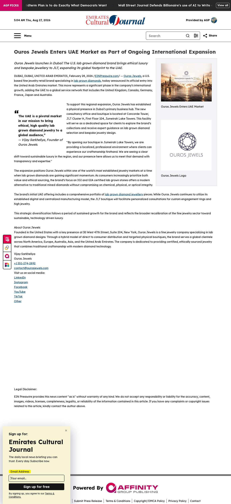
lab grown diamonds (87, 80)
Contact (195, 501)
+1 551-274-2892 (25, 263)
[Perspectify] (7, 248)
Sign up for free (37, 487)
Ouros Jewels (132, 76)
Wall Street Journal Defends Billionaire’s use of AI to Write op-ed (169, 5)
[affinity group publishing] (7, 256)
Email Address (19, 471)
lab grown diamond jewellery (124, 194)
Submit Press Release (88, 501)
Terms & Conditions (118, 501)
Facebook (20, 287)
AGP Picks (11, 5)
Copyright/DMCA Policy (149, 501)
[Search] (188, 36)
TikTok (18, 296)
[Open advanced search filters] (196, 36)
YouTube (20, 291)
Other (17, 301)
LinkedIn (20, 277)
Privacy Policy (177, 501)
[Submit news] (7, 239)
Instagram (21, 282)
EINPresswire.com (106, 76)
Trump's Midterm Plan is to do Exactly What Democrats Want (59, 5)
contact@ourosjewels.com (31, 268)
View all (222, 5)
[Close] (66, 430)
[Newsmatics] (7, 264)
